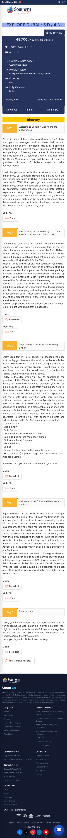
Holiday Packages (49, 719)
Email (29, 109)
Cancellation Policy (12, 780)
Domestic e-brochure (12, 727)
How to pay (8, 797)
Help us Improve (10, 805)
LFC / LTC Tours (42, 745)
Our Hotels (40, 738)
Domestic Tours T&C (12, 769)
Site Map (39, 774)
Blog (6, 793)
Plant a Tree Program (12, 723)
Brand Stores (41, 759)
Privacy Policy (9, 776)
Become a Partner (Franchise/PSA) (18, 759)
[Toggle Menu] (2, 10)
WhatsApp (52, 109)
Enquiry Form (41, 770)
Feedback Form (42, 767)
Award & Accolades (12, 730)
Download (11, 109)
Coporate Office (42, 756)
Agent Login (9, 734)
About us (8, 712)
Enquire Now (54, 32)
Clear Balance (9, 801)
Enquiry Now (12, 99)
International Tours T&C (13, 773)
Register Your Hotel (12, 756)
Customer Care (42, 763)
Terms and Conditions (48, 99)
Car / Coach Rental (43, 741)
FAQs (6, 790)
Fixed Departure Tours (50, 713)
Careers (7, 719)
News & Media (9, 715)
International (47, 726)
